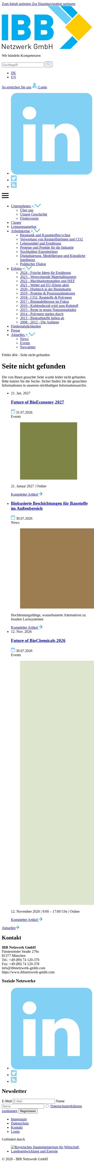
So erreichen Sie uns (16, 87)
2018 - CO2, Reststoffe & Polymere (46, 297)
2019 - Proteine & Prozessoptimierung (47, 293)
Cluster (16, 222)
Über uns (26, 210)
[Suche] (48, 64)
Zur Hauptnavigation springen (53, 4)
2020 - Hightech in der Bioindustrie (45, 289)
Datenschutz (20, 1123)
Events (25, 343)
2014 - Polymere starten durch (41, 314)
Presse (15, 330)
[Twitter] (14, 180)
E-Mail (7, 1101)
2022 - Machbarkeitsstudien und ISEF (47, 281)
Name (60, 1101)
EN (13, 77)
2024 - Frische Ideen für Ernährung (45, 273)
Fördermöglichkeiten (26, 326)
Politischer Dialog (33, 264)
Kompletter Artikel (25, 494)
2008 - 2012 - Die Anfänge (39, 322)
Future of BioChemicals (38, 640)
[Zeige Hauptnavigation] (5, 198)
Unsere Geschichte (33, 214)
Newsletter (28, 347)
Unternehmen (21, 206)
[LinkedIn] (51, 173)
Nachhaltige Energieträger (39, 252)
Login (15, 1131)
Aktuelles (18, 335)
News (24, 339)
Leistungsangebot (23, 227)
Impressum (19, 1119)
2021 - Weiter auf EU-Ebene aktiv (44, 285)
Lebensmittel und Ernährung (40, 243)
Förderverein (29, 218)
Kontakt (17, 1127)
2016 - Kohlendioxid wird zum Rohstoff (49, 306)
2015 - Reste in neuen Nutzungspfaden (48, 310)
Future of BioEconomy (37, 402)
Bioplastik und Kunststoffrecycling (45, 235)
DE (13, 73)
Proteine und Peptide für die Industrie (47, 247)
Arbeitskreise (21, 231)
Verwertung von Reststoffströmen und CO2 (51, 239)
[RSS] (14, 186)
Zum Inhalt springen (17, 4)
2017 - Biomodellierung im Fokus (44, 301)
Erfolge (17, 268)
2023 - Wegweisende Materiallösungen (48, 277)
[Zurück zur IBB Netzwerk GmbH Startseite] (47, 48)
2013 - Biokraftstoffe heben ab (42, 318)
